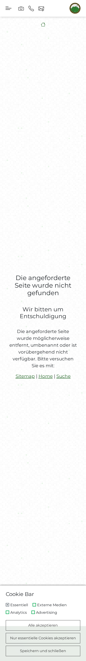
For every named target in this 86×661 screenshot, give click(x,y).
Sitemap (25, 376)
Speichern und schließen (43, 651)
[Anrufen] (31, 8)
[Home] (43, 24)
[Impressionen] (21, 8)
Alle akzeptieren (43, 625)
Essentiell (19, 605)
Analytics (18, 613)
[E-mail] (41, 8)
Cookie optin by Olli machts (66, 659)
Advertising (46, 613)
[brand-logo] (74, 8)
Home (46, 376)
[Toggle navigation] (8, 8)
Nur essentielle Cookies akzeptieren (43, 638)
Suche (63, 376)
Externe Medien (52, 605)
